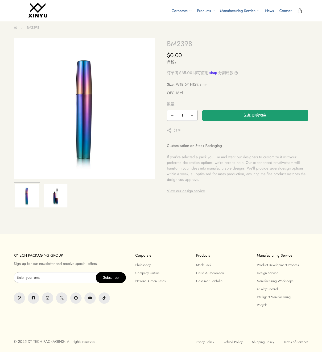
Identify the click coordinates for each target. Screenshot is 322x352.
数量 (170, 104)
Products (204, 10)
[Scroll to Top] (161, 326)
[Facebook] (33, 297)
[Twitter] (61, 297)
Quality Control (267, 288)
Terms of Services (296, 342)
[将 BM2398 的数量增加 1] (192, 115)
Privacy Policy (204, 342)
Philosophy (143, 264)
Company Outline (147, 272)
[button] (299, 10)
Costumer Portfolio (209, 280)
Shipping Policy (263, 342)
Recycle (262, 304)
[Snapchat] (76, 297)
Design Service (267, 272)
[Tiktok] (104, 297)
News (269, 10)
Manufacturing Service (238, 10)
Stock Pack (203, 264)
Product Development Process (278, 264)
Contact (285, 10)
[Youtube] (90, 297)
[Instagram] (47, 297)
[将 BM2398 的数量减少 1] (172, 115)
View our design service (186, 191)
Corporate (180, 10)
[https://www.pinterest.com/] (19, 297)
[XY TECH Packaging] (36, 10)
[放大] (145, 47)
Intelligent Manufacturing (274, 296)
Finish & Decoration (210, 272)
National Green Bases (150, 280)
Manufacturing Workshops (275, 280)
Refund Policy (233, 342)
